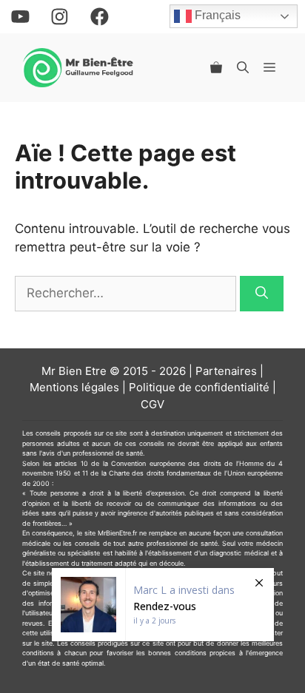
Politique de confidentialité (199, 387)
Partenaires (226, 371)
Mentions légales (74, 387)
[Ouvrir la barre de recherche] (242, 67)
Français (216, 16)
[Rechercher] (262, 293)
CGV (152, 404)
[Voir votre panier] (216, 67)
